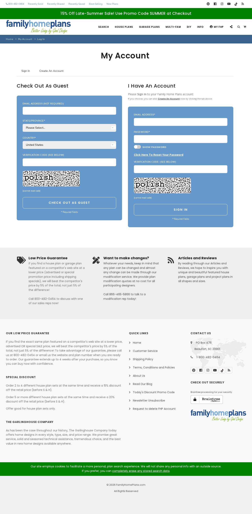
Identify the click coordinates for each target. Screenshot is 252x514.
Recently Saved (77, 4)
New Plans (112, 4)
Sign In (25, 71)
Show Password (153, 147)
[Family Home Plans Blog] (242, 4)
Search (103, 27)
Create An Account (51, 71)
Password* (142, 132)
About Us (139, 376)
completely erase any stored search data (141, 471)
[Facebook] (215, 4)
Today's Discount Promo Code (154, 392)
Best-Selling (96, 4)
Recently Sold (35, 4)
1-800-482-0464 (208, 357)
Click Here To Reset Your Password (158, 155)
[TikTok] (235, 4)
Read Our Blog (142, 384)
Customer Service (145, 351)
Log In (41, 39)
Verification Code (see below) (43, 155)
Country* (29, 137)
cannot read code (31, 190)
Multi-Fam (173, 27)
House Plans (124, 27)
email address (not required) (43, 103)
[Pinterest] (208, 4)
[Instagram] (222, 4)
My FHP (219, 27)
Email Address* (144, 114)
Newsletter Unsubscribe (149, 400)
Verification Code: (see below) (155, 161)
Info (200, 27)
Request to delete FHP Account (154, 409)
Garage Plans (149, 27)
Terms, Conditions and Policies (154, 367)
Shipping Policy (143, 359)
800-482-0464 (16, 4)
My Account (25, 39)
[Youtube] (228, 4)
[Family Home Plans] (38, 27)
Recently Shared (56, 4)
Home (9, 39)
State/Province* (34, 120)
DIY (189, 27)
